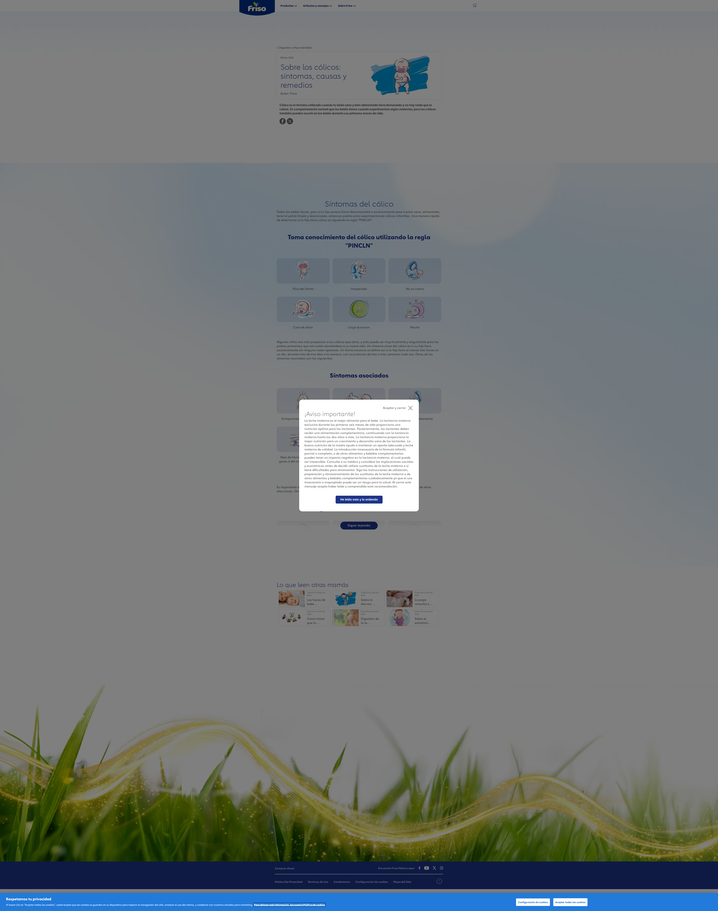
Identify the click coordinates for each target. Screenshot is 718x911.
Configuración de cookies (533, 902)
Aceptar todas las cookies (570, 902)
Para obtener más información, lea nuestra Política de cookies (289, 904)
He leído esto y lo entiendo (359, 499)
